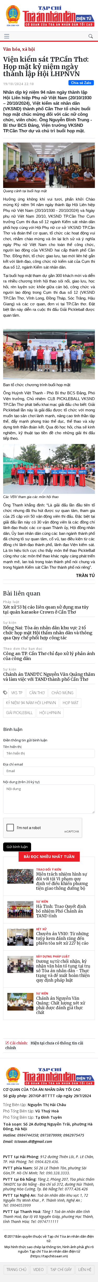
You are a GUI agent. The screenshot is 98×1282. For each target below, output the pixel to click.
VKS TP (16, 692)
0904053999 (20, 1205)
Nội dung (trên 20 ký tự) (21, 782)
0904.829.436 (46, 1161)
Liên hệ (84, 1269)
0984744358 (27, 1135)
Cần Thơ (37, 692)
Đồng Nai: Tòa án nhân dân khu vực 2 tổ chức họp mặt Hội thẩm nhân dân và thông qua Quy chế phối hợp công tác (47, 632)
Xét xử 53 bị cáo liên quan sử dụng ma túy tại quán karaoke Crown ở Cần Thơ (46, 609)
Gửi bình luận (17, 846)
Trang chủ (16, 1269)
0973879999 (50, 1135)
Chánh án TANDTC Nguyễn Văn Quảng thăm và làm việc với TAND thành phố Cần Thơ (49, 677)
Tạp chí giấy (61, 1269)
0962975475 (73, 1135)
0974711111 (48, 1221)
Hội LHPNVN (50, 712)
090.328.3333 (57, 1172)
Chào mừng (62, 692)
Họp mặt (70, 702)
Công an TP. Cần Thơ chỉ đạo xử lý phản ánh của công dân (49, 656)
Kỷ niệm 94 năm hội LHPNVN (31, 702)
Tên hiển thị (12, 747)
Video (38, 1269)
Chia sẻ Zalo (81, 83)
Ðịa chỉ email (13, 764)
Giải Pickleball (19, 712)
